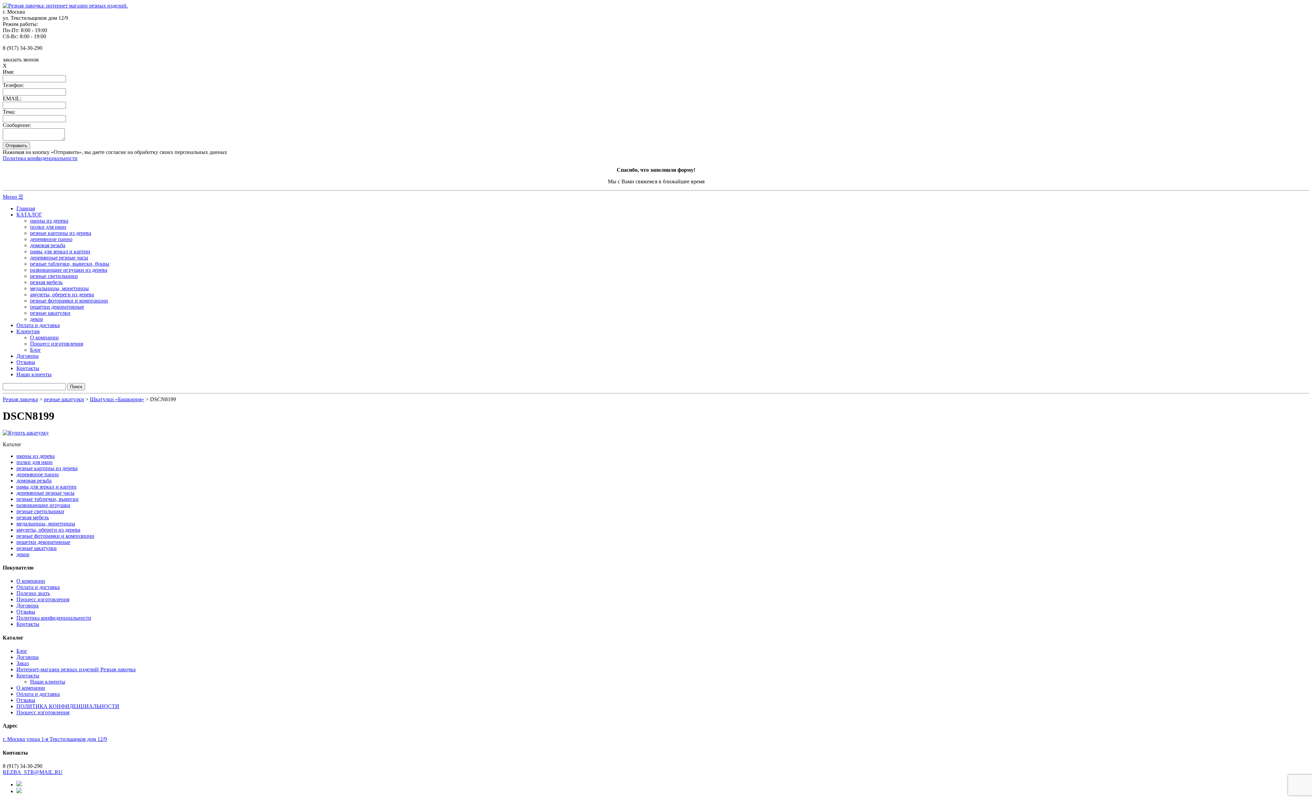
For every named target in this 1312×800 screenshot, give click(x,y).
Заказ (22, 663)
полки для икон (48, 227)
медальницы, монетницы (59, 288)
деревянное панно (51, 239)
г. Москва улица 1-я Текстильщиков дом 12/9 (55, 739)
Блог (35, 350)
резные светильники (54, 276)
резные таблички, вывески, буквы (69, 264)
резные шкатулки (50, 313)
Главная (25, 208)
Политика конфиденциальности (40, 158)
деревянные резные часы (59, 258)
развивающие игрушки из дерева (68, 270)
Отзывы (25, 362)
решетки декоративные (57, 307)
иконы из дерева (49, 221)
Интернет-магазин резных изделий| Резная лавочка (76, 669)
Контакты (27, 368)
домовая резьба (47, 245)
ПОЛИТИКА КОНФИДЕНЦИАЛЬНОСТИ (67, 706)
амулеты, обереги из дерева (62, 294)
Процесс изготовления (56, 344)
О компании (44, 337)
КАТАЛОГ (29, 214)
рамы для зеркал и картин (60, 251)
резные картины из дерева (60, 233)
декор (36, 319)
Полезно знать (33, 593)
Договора (27, 356)
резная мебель (46, 282)
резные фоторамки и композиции (69, 301)
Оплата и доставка (38, 325)
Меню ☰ (13, 197)
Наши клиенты (34, 374)
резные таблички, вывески (47, 499)
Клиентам (28, 331)
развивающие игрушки (43, 505)
